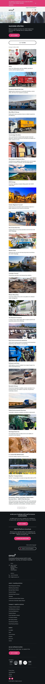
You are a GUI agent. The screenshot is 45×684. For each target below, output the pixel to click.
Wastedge (11, 596)
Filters (24, 42)
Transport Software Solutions (14, 606)
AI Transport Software (13, 617)
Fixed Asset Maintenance (13, 611)
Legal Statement (12, 672)
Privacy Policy (11, 670)
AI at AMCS (11, 630)
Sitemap (10, 674)
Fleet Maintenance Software (14, 609)
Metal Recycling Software (14, 587)
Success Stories (12, 634)
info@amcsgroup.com (15, 576)
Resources (11, 638)
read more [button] (11, 5)
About (10, 632)
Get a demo (14, 35)
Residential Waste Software (14, 594)
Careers (10, 640)
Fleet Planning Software (13, 621)
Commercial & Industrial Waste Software (16, 598)
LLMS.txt (10, 676)
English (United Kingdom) (31, 7)
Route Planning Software (13, 623)
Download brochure (22, 538)
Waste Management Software (14, 585)
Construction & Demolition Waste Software (17, 600)
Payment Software (12, 592)
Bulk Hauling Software (13, 619)
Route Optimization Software (14, 615)
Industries (10, 636)
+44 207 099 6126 (14, 575)
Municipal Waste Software (14, 589)
